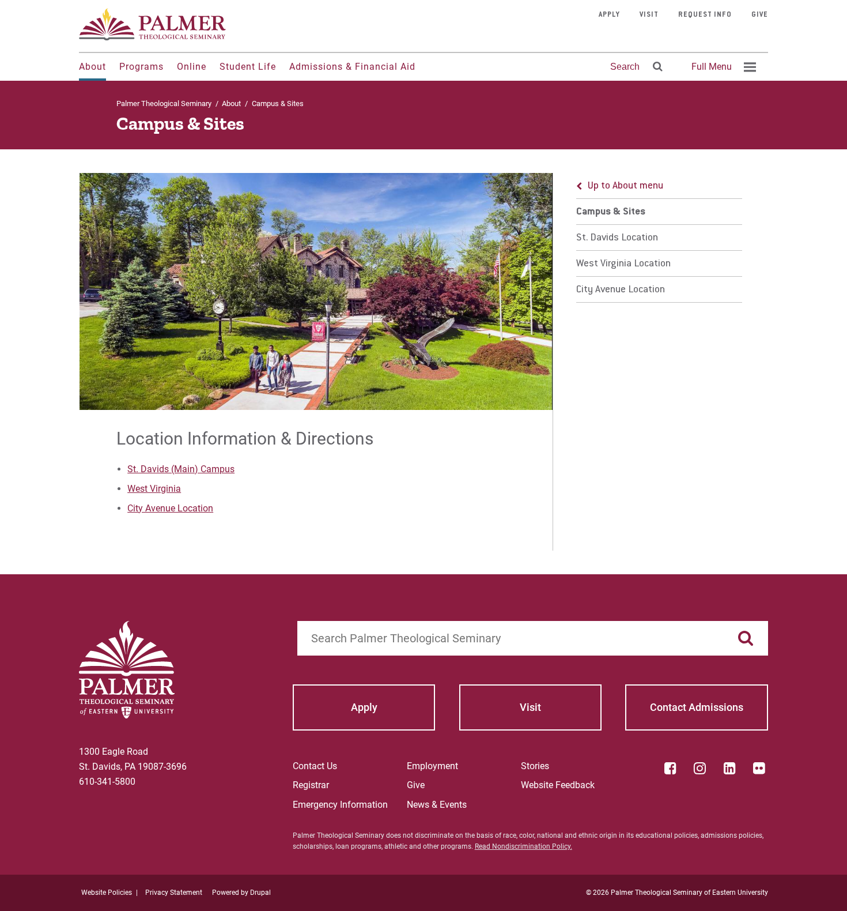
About (92, 66)
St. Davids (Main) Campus (181, 469)
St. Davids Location (617, 238)
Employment (432, 766)
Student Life (248, 66)
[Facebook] (670, 768)
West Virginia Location (623, 264)
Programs (141, 66)
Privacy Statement (173, 893)
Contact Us (315, 766)
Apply (609, 15)
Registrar (311, 785)
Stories (535, 766)
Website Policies (106, 893)
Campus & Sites (610, 212)
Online (191, 66)
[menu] (659, 238)
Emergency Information (340, 804)
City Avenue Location (170, 508)
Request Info (705, 15)
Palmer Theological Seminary (163, 103)
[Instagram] (700, 768)
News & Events (437, 804)
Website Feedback (558, 785)
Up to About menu (625, 186)
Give (759, 15)
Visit (649, 15)
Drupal (260, 893)
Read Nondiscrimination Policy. (523, 846)
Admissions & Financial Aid (352, 66)
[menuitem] (722, 67)
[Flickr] (759, 768)
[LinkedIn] (729, 768)
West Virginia (154, 488)
